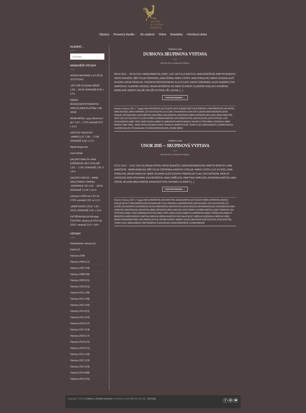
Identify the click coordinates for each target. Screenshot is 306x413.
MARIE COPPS (134, 121)
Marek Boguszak (79, 146)
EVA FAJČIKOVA (128, 206)
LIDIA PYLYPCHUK (215, 118)
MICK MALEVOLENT (184, 216)
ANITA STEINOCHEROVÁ (132, 203)
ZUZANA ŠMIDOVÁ (196, 223)
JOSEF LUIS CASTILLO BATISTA (127, 118)
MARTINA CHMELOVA (150, 216)
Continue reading (175, 97)
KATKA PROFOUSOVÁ (183, 118)
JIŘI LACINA (211, 115)
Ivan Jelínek (76, 153)
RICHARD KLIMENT (156, 124)
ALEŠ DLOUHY (166, 108)
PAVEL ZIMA (138, 219)
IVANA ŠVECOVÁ (175, 206)
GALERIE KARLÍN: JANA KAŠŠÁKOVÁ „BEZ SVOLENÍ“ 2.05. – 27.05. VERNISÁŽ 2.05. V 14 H (87, 165)
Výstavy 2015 (77, 317)
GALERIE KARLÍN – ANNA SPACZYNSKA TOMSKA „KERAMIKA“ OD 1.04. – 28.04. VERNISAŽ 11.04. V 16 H (86, 183)
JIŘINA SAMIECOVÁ (224, 115)
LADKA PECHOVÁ (200, 118)
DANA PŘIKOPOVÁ (185, 203)
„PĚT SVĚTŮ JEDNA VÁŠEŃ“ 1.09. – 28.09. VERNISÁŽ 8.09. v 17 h (87, 89)
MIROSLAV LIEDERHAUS (204, 216)
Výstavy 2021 (77, 354)
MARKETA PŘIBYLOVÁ (213, 213)
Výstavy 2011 (77, 292)
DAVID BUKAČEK (121, 111)
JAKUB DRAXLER (189, 206)
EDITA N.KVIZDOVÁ (153, 111)
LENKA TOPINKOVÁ (221, 209)
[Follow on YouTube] (235, 400)
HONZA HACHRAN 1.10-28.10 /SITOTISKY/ (86, 77)
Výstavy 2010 (77, 286)
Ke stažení (147, 34)
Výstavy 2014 (77, 311)
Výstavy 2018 (77, 335)
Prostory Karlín (123, 34)
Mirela (186, 63)
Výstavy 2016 (77, 323)
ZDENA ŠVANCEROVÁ (179, 223)
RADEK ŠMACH (141, 124)
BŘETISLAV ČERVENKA (197, 108)
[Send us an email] (230, 400)
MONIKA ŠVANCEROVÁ (123, 219)
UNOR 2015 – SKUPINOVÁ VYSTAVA (175, 145)
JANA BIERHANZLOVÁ (206, 206)
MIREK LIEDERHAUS (215, 121)
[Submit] (101, 56)
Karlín (73, 249)
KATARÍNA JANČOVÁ (204, 209)
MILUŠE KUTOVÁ (199, 121)
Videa (162, 34)
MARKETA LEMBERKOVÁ (193, 213)
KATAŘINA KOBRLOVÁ (164, 118)
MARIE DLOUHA (147, 121)
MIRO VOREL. (128, 124)
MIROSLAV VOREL (222, 216)
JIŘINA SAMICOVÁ (174, 209)
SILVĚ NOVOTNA (209, 219)
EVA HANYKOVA (180, 111)
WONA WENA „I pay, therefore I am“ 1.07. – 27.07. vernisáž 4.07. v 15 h (86, 122)
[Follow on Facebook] (225, 400)
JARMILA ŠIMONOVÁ (197, 115)
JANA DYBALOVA (169, 115)
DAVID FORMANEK (136, 111)
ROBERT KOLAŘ (181, 124)
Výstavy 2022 (77, 360)
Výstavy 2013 (77, 304)
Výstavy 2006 (77, 261)
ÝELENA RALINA (138, 128)
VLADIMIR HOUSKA (225, 124)
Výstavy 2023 (77, 366)
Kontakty (176, 34)
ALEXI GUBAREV (180, 108)
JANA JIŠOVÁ (143, 209)
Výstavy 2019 (77, 341)
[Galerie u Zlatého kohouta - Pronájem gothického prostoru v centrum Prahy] (153, 17)
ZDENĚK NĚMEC (176, 128)
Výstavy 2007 (77, 267)
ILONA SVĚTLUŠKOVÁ (197, 111)
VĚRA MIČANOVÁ (149, 223)
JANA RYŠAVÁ (182, 115)
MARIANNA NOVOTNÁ (147, 213)
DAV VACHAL (229, 108)
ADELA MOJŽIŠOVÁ (152, 108)
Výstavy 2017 (77, 329)
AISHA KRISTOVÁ (168, 200)
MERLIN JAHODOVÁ (167, 216)
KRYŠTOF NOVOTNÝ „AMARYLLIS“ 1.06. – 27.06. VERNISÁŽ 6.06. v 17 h (84, 136)
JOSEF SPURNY (148, 118)
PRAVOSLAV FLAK (151, 219)
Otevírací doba (197, 34)
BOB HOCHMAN (150, 203)
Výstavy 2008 (77, 274)
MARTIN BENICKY (183, 121)
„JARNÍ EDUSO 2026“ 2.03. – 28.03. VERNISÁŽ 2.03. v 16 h (85, 208)
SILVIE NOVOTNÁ (224, 219)
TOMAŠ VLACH (195, 124)
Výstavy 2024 (77, 372)
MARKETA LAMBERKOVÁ (165, 121)
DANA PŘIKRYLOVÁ (215, 108)
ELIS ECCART (167, 111)
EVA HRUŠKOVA (141, 206)
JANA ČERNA (157, 115)
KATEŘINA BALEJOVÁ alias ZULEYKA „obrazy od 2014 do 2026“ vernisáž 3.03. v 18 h (86, 220)
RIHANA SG (169, 124)
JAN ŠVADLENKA (130, 115)
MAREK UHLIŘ (131, 213)
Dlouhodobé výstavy (81, 243)
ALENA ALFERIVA (182, 200)
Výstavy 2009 (77, 280)
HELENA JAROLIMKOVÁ (158, 206)
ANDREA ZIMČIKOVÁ (211, 200)
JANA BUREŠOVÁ (144, 115)
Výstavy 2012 (77, 298)
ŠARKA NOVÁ (195, 219)
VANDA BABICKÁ (209, 124)
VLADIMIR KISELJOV (122, 128)
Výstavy (104, 34)
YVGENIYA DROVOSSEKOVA (156, 128)
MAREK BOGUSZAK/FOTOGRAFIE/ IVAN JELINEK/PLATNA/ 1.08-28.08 (86, 106)
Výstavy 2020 (77, 348)
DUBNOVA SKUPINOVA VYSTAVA (175, 53)
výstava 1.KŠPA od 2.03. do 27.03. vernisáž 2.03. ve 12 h (85, 198)
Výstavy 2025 (77, 378)
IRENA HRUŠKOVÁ (214, 111)
